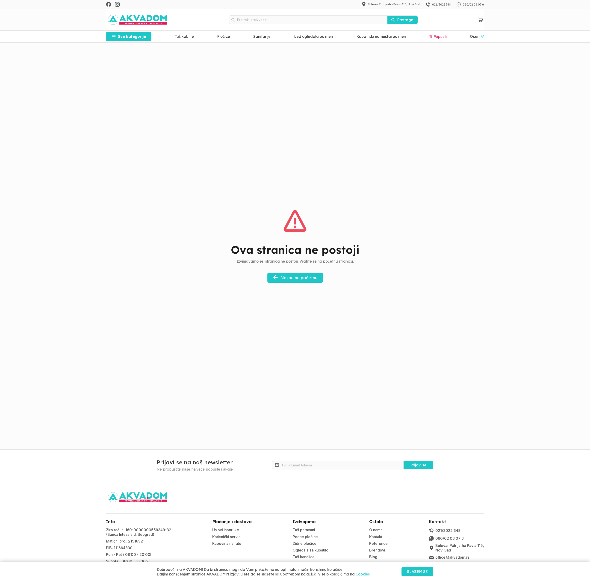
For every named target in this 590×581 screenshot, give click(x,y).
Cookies (363, 574)
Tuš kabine (184, 36)
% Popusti (438, 36)
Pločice (223, 36)
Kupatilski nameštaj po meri (381, 36)
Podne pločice (305, 536)
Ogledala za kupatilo (310, 550)
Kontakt (375, 536)
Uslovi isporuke (225, 530)
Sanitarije (262, 36)
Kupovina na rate (226, 543)
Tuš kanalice (304, 556)
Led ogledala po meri (313, 36)
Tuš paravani (304, 530)
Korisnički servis (226, 536)
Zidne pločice (304, 543)
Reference (378, 543)
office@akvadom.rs (452, 557)
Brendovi (377, 550)
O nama (376, 530)
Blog (373, 556)
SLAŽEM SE (417, 571)
